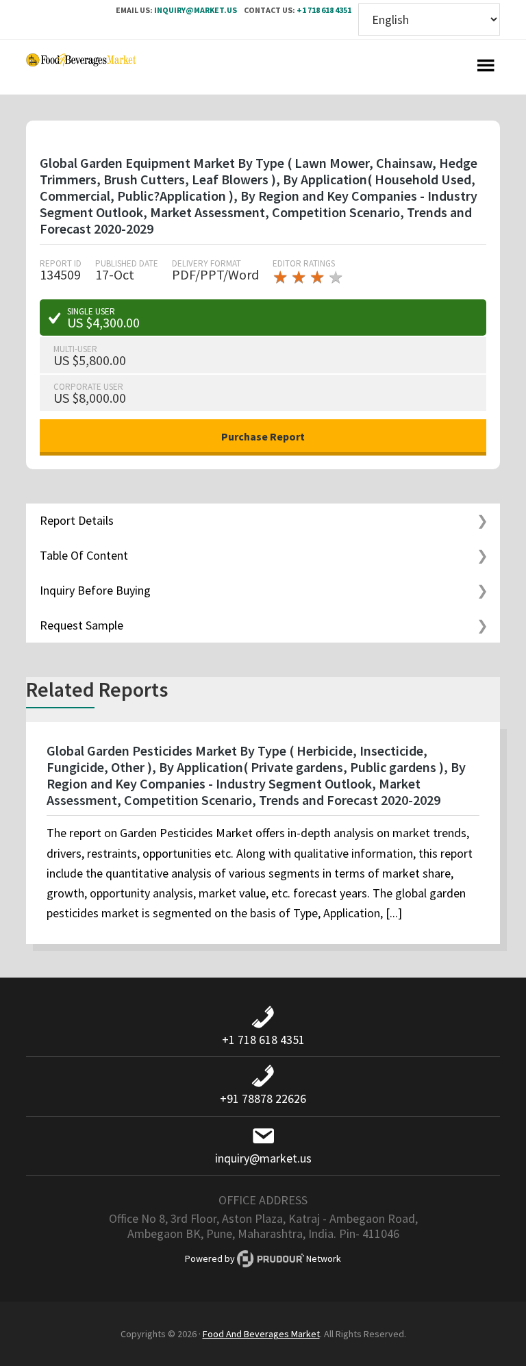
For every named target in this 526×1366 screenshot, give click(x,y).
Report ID (61, 263)
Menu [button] (486, 67)
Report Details (77, 520)
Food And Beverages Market (261, 1334)
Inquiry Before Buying (95, 590)
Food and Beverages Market (81, 67)
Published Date (126, 263)
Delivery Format (206, 263)
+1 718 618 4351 (324, 10)
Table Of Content (84, 555)
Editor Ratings (304, 263)
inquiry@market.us (195, 10)
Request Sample (81, 625)
